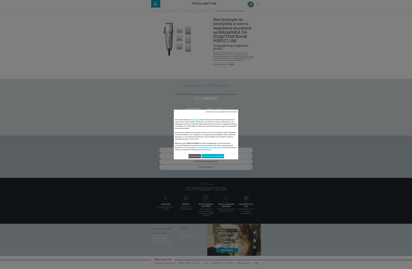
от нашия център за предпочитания (209, 147)
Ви (229, 122)
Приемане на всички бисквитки (212, 156)
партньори (196, 120)
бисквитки (207, 150)
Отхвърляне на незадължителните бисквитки (221, 112)
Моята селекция (194, 156)
